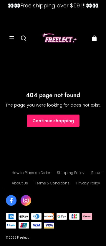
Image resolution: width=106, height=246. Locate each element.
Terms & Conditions (52, 183)
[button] (12, 38)
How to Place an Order (31, 172)
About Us (20, 183)
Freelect (23, 237)
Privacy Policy (88, 183)
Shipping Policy (71, 172)
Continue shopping (53, 121)
